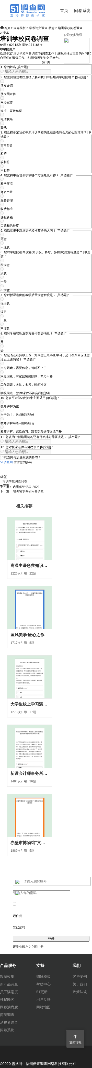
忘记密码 (19, 927)
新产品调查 (9, 984)
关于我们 (80, 984)
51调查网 (6, 462)
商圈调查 (7, 1015)
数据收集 (7, 976)
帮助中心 (43, 984)
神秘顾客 (7, 999)
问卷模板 (20, 28)
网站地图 (43, 1007)
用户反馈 (43, 999)
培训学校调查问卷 (15, 481)
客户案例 (80, 976)
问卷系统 (82, 10)
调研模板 (43, 976)
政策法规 (80, 992)
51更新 (42, 992)
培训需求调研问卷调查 (28, 491)
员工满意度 (9, 992)
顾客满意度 (9, 1007)
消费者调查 (9, 1022)
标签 (3, 477)
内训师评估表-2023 (26, 487)
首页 (64, 10)
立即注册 (37, 947)
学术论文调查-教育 (42, 28)
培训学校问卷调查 (25, 53)
